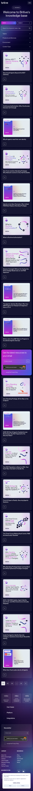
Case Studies (4, 760)
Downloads (20, 758)
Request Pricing (5, 762)
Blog (18, 755)
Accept (10, 785)
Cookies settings (16, 782)
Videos (19, 760)
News (18, 762)
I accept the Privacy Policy (12, 372)
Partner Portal (5, 766)
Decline (22, 785)
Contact (3, 764)
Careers (3, 758)
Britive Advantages (6, 757)
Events (19, 757)
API (2, 778)
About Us (3, 755)
